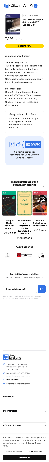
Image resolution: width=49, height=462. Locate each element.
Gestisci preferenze (13, 452)
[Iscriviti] (42, 289)
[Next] (43, 187)
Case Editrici (24, 246)
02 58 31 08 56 (13, 380)
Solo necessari (35, 452)
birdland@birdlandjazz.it (18, 384)
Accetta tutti (24, 458)
